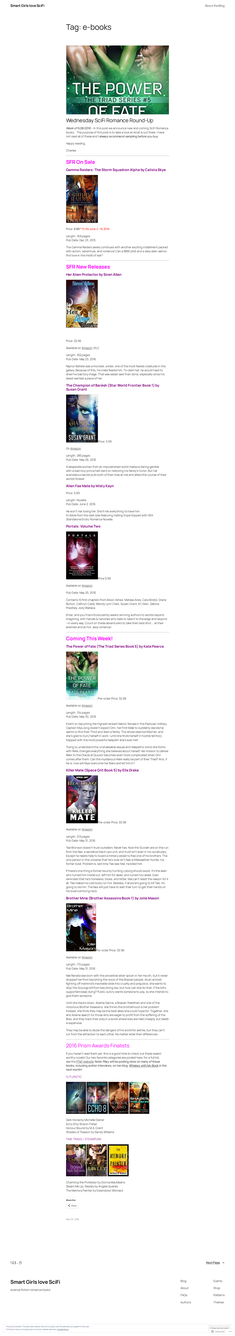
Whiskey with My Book (144, 1065)
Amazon (87, 348)
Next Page (215, 1262)
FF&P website (85, 1061)
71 (20, 1262)
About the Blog (215, 6)
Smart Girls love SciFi (27, 5)
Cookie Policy (63, 1329)
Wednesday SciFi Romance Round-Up (109, 120)
